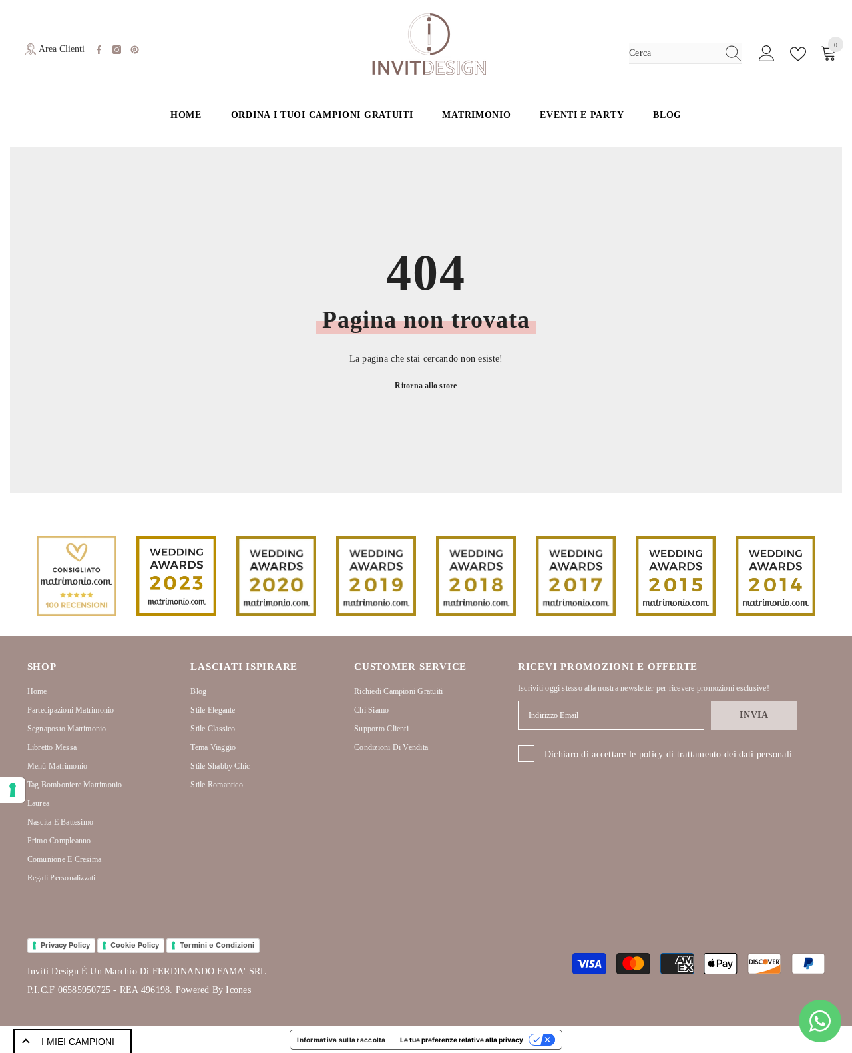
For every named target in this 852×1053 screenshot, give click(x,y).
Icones (238, 990)
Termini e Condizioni (217, 945)
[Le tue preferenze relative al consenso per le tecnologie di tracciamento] (12, 790)
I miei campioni (77, 1041)
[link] (76, 576)
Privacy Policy (65, 945)
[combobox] (673, 53)
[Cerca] (685, 53)
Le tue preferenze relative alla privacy (461, 1040)
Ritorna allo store (426, 385)
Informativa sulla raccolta (341, 1040)
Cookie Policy (134, 945)
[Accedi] (767, 54)
